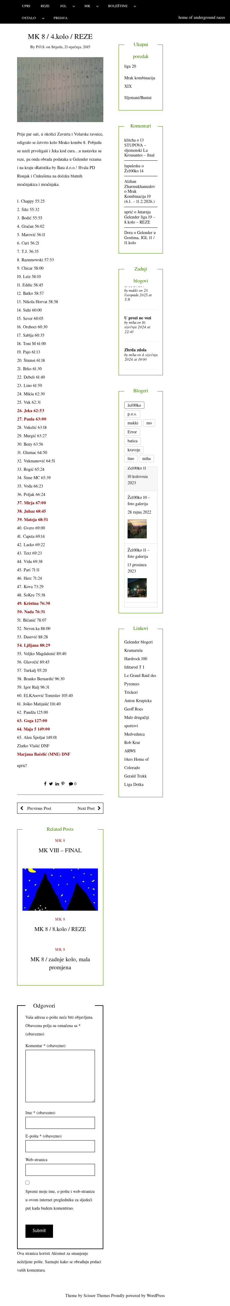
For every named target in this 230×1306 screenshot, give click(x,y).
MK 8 (60, 840)
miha (132, 322)
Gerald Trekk (135, 776)
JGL (63, 5)
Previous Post (38, 808)
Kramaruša (133, 650)
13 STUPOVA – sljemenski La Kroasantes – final (139, 147)
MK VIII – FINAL (60, 850)
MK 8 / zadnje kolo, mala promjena (60, 963)
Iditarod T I (134, 667)
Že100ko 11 (137, 584)
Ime (40, 1112)
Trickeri (131, 692)
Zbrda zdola (135, 350)
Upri (26, 5)
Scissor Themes (97, 1295)
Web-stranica (36, 1159)
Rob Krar (132, 742)
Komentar (45, 1045)
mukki (133, 290)
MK (87, 5)
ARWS (130, 751)
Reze (45, 5)
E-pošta (43, 1136)
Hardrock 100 (135, 658)
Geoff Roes (133, 709)
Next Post (86, 808)
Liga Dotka (133, 784)
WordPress (156, 1295)
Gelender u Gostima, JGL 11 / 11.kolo (140, 237)
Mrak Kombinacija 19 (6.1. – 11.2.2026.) (139, 196)
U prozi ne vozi (137, 318)
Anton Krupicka (138, 700)
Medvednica (134, 734)
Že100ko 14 (133, 171)
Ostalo (29, 17)
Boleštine (118, 5)
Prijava (61, 17)
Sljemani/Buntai (138, 97)
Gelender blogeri (138, 642)
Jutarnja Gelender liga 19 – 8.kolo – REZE (139, 217)
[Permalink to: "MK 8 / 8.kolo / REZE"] (60, 889)
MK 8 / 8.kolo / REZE (60, 929)
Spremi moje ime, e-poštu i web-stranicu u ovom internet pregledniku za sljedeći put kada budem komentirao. (60, 1199)
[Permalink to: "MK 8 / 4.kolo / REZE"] (60, 89)
